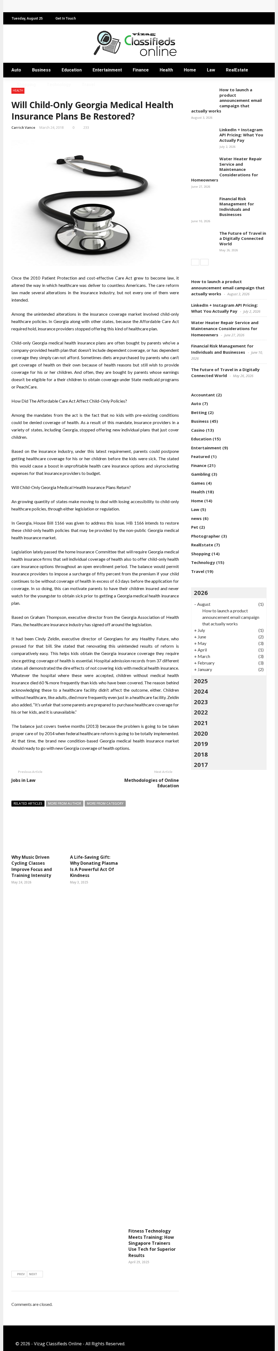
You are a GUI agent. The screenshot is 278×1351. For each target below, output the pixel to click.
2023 (201, 702)
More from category (105, 803)
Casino (198, 430)
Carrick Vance (23, 127)
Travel (88, 84)
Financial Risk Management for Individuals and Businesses (236, 206)
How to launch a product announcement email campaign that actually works (226, 100)
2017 (201, 764)
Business (41, 70)
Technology (59, 84)
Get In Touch (65, 18)
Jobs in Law (23, 780)
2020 (201, 733)
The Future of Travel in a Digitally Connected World (242, 238)
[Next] (204, 262)
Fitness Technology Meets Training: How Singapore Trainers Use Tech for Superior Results (152, 1243)
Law (211, 70)
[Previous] (195, 262)
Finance (141, 70)
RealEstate (237, 70)
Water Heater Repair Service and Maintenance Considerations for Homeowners (226, 169)
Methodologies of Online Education (151, 783)
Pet (194, 527)
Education (72, 70)
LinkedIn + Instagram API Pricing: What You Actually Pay (241, 135)
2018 (201, 754)
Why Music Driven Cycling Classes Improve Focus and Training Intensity (31, 866)
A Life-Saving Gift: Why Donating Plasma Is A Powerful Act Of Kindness (94, 866)
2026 (201, 592)
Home (190, 70)
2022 (201, 712)
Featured (200, 456)
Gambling (200, 474)
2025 (201, 681)
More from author (64, 803)
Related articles (28, 803)
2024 (201, 691)
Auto (16, 70)
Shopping (26, 84)
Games (198, 483)
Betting (199, 412)
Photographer (205, 536)
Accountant (203, 394)
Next (33, 1274)
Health (166, 70)
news (196, 518)
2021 (201, 723)
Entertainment (107, 70)
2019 (201, 743)
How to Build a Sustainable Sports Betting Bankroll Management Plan (90, 6)
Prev (21, 1274)
